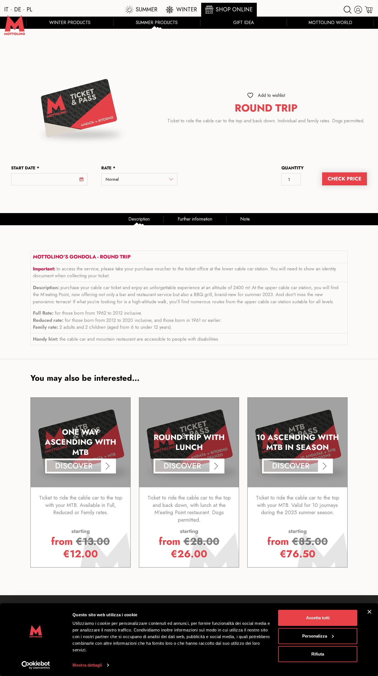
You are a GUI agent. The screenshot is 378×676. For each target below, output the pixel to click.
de (17, 10)
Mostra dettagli (87, 665)
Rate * (108, 167)
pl (29, 10)
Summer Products (157, 22)
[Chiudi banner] (369, 612)
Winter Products (69, 22)
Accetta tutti (318, 617)
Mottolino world (330, 22)
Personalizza (314, 635)
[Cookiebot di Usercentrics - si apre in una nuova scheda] (36, 665)
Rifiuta (317, 654)
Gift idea (243, 22)
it (6, 10)
